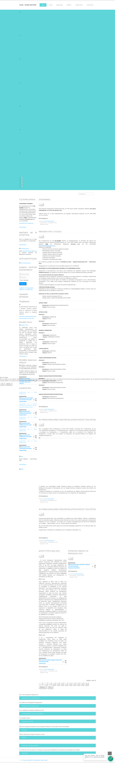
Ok (2, 384)
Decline (8, 384)
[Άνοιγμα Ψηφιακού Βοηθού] (110, 758)
